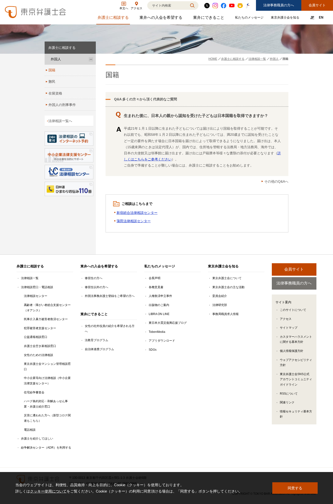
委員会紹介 (219, 296)
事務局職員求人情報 (225, 314)
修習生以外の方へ (96, 287)
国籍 (52, 70)
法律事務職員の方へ (278, 5)
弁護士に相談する (114, 18)
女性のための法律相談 (38, 355)
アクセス (286, 319)
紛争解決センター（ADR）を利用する (46, 447)
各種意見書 (156, 287)
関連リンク (287, 402)
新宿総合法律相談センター (137, 213)
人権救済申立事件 (160, 296)
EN (321, 17)
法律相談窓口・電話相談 (37, 287)
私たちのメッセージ (250, 18)
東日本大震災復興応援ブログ (168, 323)
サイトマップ (288, 327)
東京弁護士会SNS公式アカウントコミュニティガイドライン (296, 379)
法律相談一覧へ (60, 121)
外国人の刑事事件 (62, 105)
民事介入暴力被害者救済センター (46, 319)
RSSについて (289, 393)
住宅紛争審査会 (34, 392)
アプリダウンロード (162, 340)
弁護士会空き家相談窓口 (40, 346)
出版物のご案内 (159, 305)
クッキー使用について (48, 491)
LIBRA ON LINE (159, 314)
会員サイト (317, 5)
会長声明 (154, 278)
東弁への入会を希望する (161, 18)
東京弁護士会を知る (286, 18)
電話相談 (30, 429)
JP (312, 17)
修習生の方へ (93, 278)
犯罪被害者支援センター (40, 328)
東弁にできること (209, 18)
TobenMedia (157, 332)
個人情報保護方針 (291, 351)
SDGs (153, 349)
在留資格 (55, 93)
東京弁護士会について (227, 278)
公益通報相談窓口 (35, 337)
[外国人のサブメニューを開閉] (91, 59)
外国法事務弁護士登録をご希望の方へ (110, 296)
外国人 (56, 59)
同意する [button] (295, 488)
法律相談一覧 (30, 278)
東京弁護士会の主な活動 (228, 287)
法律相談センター (35, 296)
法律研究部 (219, 305)
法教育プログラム (96, 340)
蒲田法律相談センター (134, 221)
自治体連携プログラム (99, 349)
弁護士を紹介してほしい (37, 438)
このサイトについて (293, 310)
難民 (52, 82)
